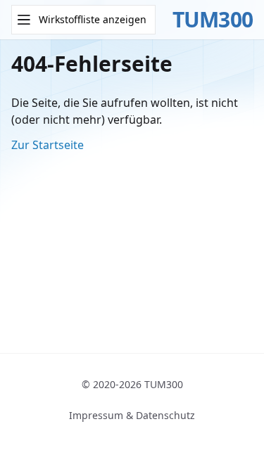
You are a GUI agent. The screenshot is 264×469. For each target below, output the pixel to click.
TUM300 (212, 19)
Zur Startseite (47, 145)
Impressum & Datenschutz (132, 415)
